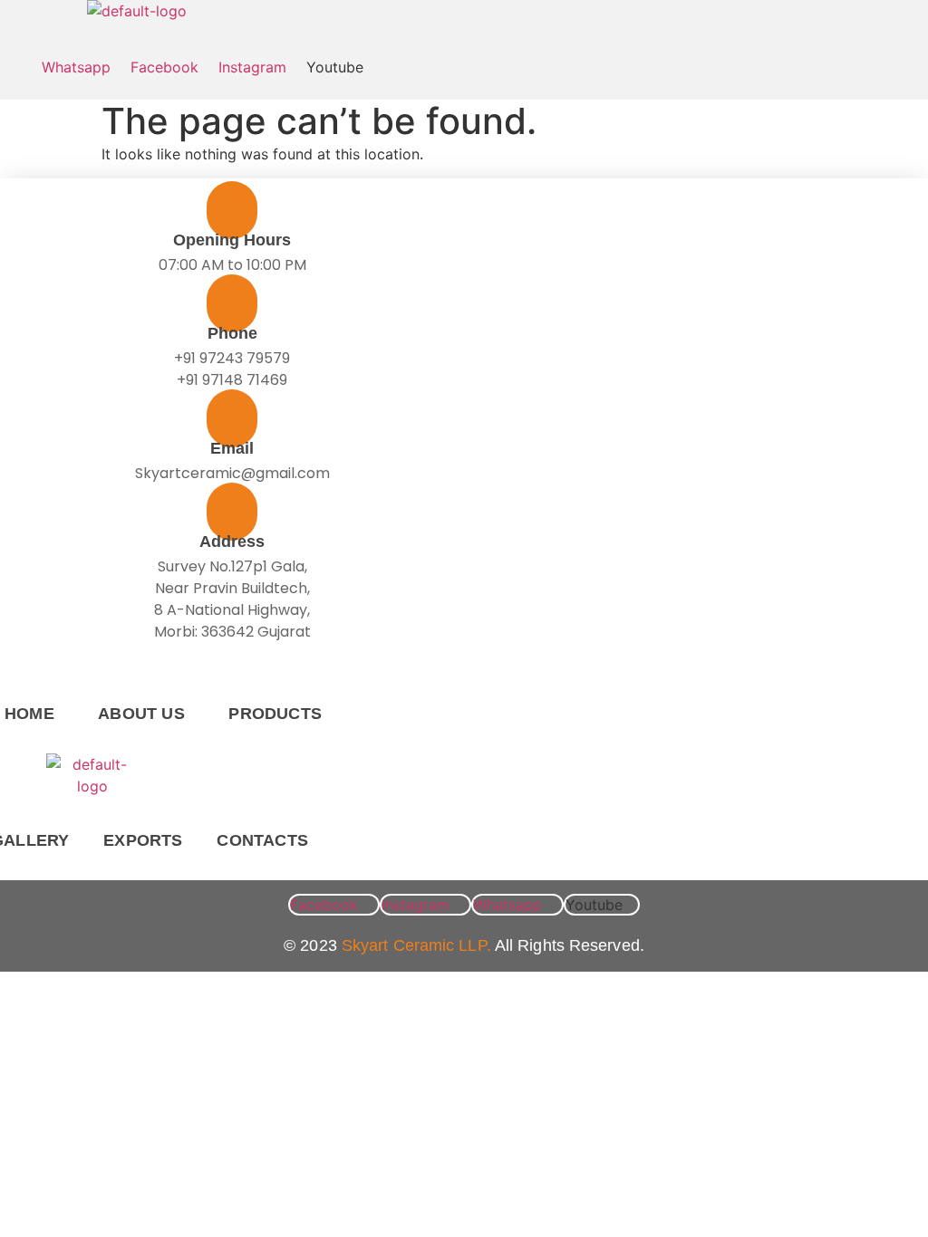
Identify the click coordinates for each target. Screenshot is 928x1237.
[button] (36, 39)
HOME (29, 714)
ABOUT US (141, 714)
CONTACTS (262, 840)
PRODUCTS (275, 714)
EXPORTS (142, 840)
